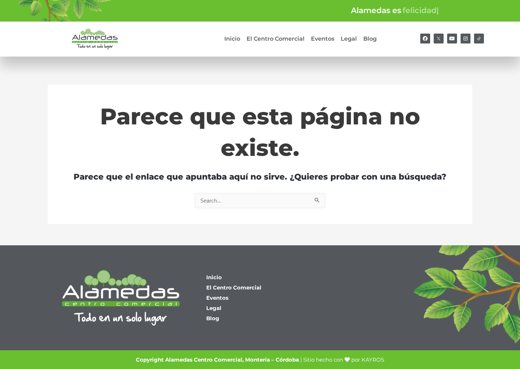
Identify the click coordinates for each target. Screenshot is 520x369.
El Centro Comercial (276, 38)
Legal (349, 38)
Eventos (322, 38)
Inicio (232, 38)
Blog (370, 38)
